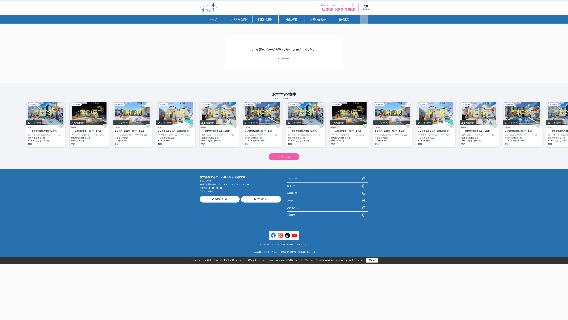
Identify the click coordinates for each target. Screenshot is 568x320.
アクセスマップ (294, 208)
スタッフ (291, 186)
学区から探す (265, 19)
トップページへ (284, 58)
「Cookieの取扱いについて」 (333, 260)
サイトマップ (303, 244)
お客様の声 (292, 193)
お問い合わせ (318, 19)
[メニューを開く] (364, 19)
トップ (213, 19)
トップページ (293, 178)
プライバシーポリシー (283, 244)
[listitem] (219, 124)
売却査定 (344, 19)
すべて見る (284, 157)
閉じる (372, 260)
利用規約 (265, 244)
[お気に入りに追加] (61, 126)
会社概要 (291, 19)
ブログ (290, 200)
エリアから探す (239, 19)
